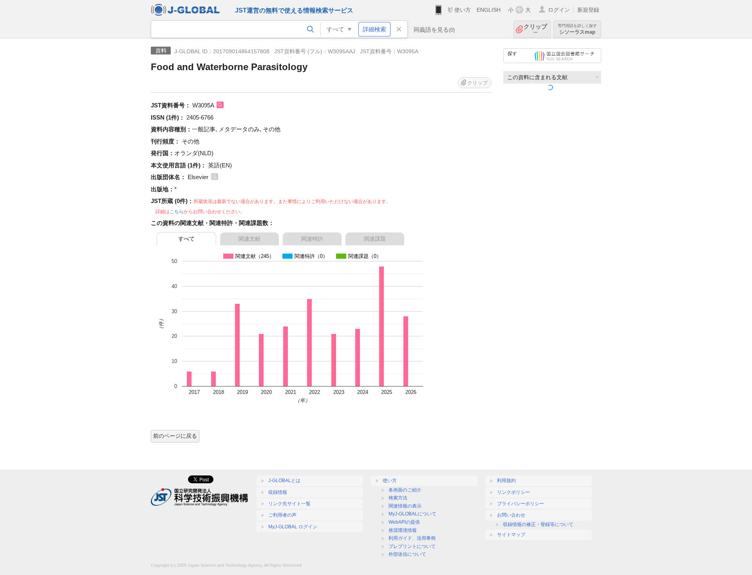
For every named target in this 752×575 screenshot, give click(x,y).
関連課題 (375, 239)
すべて (186, 239)
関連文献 (249, 239)
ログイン (559, 10)
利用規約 (506, 480)
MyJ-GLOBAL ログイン (292, 527)
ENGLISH (489, 10)
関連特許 (312, 239)
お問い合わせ (511, 515)
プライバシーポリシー (520, 503)
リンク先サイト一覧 (289, 503)
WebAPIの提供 (404, 522)
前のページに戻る (175, 436)
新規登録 (588, 10)
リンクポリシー (513, 492)
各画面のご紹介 (405, 490)
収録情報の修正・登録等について (538, 524)
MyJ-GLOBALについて (412, 514)
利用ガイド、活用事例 (412, 538)
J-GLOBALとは (284, 480)
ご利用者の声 (282, 515)
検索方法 (398, 498)
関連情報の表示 (405, 506)
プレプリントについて (412, 546)
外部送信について (407, 554)
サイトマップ (511, 534)
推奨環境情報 (403, 530)
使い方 (462, 10)
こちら (177, 211)
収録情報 (277, 492)
